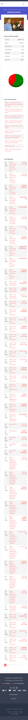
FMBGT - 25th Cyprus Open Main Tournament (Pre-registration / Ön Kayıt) (14, 111)
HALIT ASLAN (23, 546)
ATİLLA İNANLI (23, 414)
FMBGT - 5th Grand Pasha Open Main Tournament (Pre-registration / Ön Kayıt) (14, 104)
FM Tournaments (14, 694)
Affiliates (15, 711)
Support (20, 711)
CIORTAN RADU (23, 351)
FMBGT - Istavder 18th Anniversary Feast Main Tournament (12, 200)
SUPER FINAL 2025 (9, 146)
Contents (13, 698)
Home (5, 9)
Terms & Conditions (15, 713)
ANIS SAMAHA (23, 631)
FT (2, 4)
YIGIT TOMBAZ (23, 227)
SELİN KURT (22, 258)
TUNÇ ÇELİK (22, 207)
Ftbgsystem (20, 709)
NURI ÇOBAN (23, 197)
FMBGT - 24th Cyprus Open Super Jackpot (13, 283)
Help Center (9, 711)
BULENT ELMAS (23, 531)
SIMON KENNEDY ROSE (24, 518)
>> (21, 665)
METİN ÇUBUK (23, 359)
